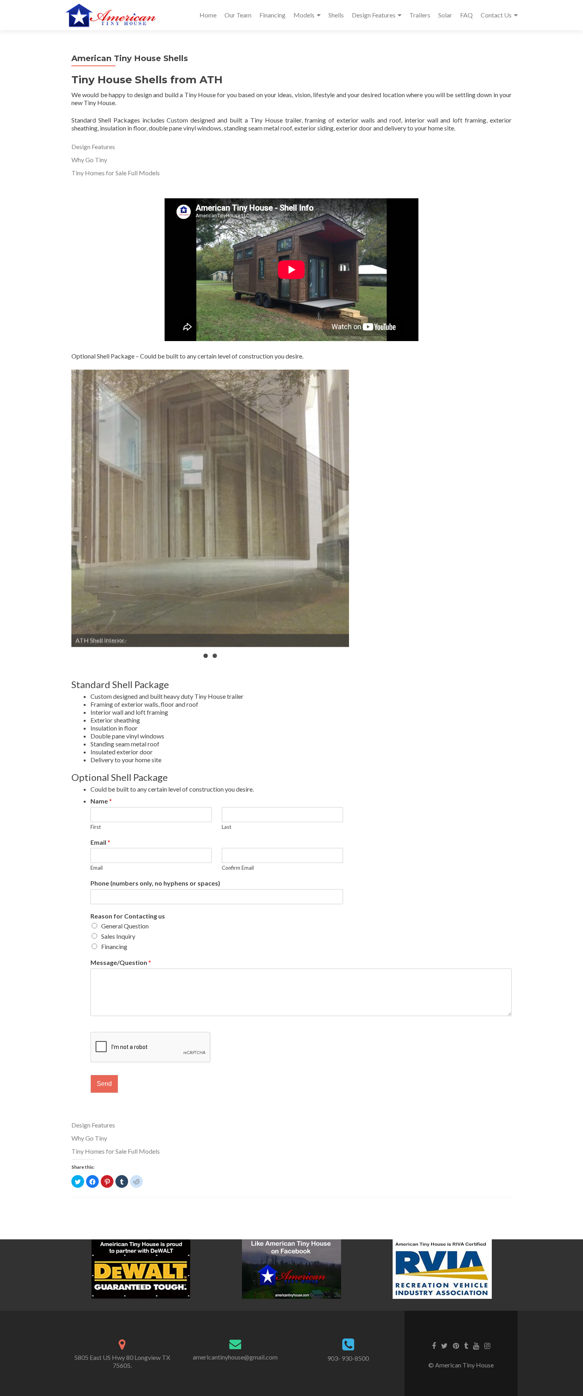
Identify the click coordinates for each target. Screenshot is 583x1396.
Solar (445, 15)
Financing (272, 15)
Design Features (373, 15)
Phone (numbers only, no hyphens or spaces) (155, 883)
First (95, 827)
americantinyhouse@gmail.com (235, 1357)
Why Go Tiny (89, 159)
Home (208, 15)
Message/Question (120, 962)
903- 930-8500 (348, 1358)
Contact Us (496, 15)
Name (101, 801)
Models (304, 15)
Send (104, 1083)
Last (226, 827)
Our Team (237, 15)
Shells (336, 15)
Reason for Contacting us (127, 916)
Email (100, 842)
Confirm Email (238, 868)
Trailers (419, 15)
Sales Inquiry (118, 936)
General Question (125, 926)
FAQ (466, 15)
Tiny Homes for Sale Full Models (115, 172)
